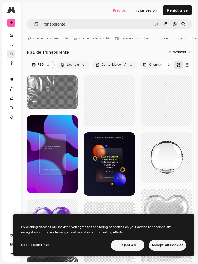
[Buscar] (11, 44)
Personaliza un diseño (136, 38)
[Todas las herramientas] (11, 80)
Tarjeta (180, 38)
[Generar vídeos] (11, 107)
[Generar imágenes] (11, 98)
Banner (164, 38)
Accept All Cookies (167, 245)
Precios (119, 10)
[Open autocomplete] (34, 24)
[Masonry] (178, 65)
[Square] (188, 65)
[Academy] (11, 244)
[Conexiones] (11, 235)
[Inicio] (11, 35)
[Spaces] (11, 89)
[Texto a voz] (11, 117)
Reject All (127, 245)
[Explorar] (11, 63)
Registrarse (177, 10)
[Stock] (11, 54)
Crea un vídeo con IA (94, 38)
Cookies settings (35, 245)
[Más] (11, 254)
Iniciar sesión (145, 10)
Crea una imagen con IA (50, 38)
